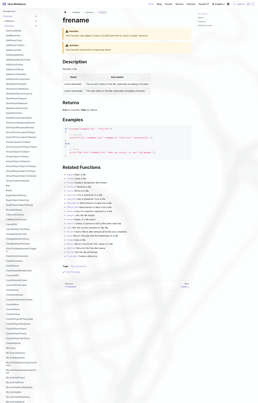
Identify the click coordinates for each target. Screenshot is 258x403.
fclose (70, 178)
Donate (202, 4)
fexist (70, 219)
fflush (70, 231)
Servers (179, 4)
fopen (70, 174)
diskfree (71, 248)
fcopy (70, 240)
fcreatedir (72, 256)
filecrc (70, 244)
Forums (168, 4)
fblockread (72, 207)
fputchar (71, 195)
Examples (202, 22)
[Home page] (65, 12)
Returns (201, 18)
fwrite (70, 190)
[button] (20, 16)
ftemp (70, 182)
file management (78, 266)
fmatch (70, 223)
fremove (71, 186)
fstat (69, 235)
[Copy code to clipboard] (188, 128)
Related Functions (205, 25)
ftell (69, 227)
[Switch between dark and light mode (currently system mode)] (228, 4)
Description (202, 14)
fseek (70, 211)
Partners (191, 4)
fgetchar (71, 199)
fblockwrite (73, 203)
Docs (151, 4)
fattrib (70, 252)
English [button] (219, 4)
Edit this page (73, 272)
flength (70, 215)
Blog (159, 4)
